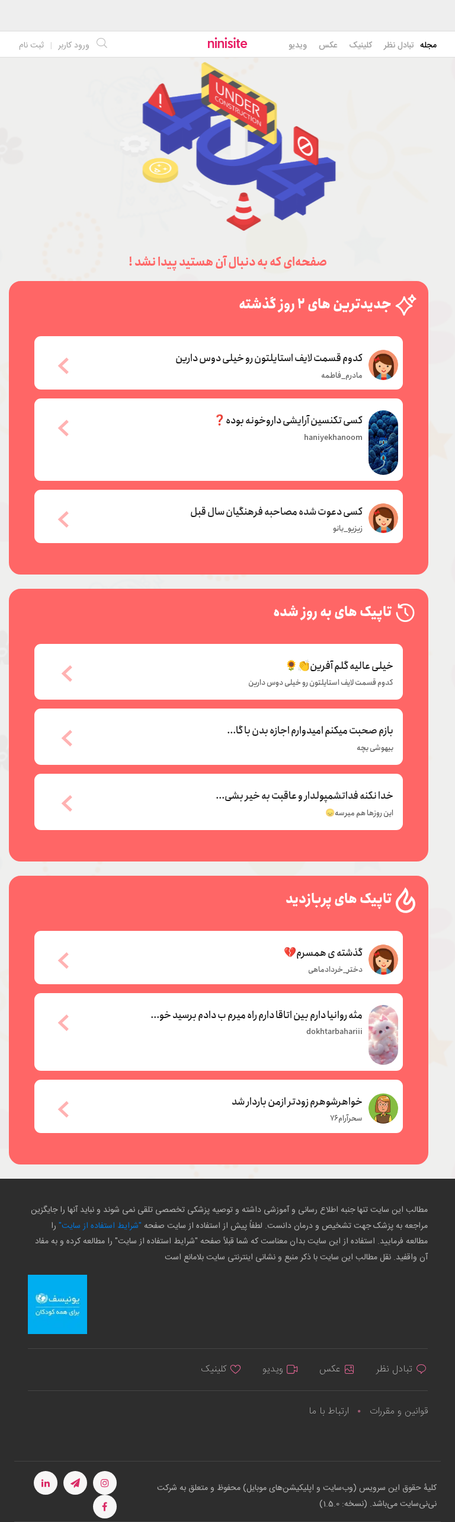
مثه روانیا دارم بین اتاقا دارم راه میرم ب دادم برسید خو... (256, 1014)
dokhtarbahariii (334, 1032)
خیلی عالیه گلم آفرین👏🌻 (339, 666)
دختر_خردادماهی (335, 970)
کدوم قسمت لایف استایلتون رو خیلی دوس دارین (269, 357)
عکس (328, 46)
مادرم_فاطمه (342, 376)
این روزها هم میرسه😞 (359, 813)
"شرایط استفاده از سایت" (99, 1226)
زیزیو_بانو (348, 529)
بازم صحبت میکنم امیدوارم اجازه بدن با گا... (310, 731)
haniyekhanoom (333, 438)
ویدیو (298, 46)
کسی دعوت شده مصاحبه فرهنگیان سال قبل (276, 511)
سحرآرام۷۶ (346, 1119)
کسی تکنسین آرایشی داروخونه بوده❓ (288, 420)
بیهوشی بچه (375, 748)
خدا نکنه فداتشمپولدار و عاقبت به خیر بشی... (304, 796)
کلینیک (360, 46)
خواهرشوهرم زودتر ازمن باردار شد (297, 1101)
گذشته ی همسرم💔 (323, 952)
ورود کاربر (73, 46)
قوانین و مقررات (399, 1411)
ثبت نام (31, 46)
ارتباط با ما (329, 1411)
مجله (428, 46)
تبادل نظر (399, 46)
